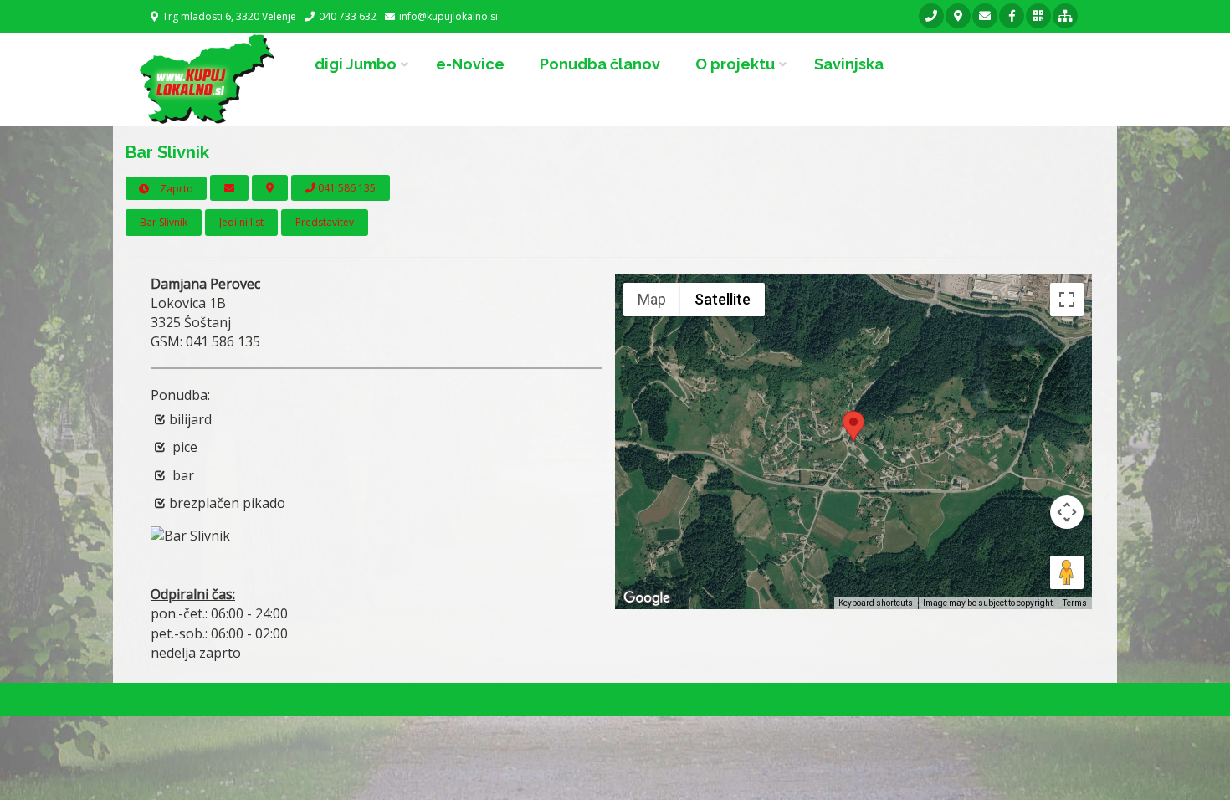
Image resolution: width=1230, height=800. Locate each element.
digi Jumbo (356, 64)
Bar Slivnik (163, 222)
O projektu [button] (735, 64)
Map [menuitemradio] (652, 299)
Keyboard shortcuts (875, 603)
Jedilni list (241, 222)
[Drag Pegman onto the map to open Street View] (1067, 572)
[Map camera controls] (1067, 512)
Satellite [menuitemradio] (722, 299)
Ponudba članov (600, 64)
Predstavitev (324, 222)
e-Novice (470, 64)
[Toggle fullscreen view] (1067, 299)
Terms (1075, 603)
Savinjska (849, 64)
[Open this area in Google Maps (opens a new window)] (646, 598)
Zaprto (175, 189)
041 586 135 (345, 188)
